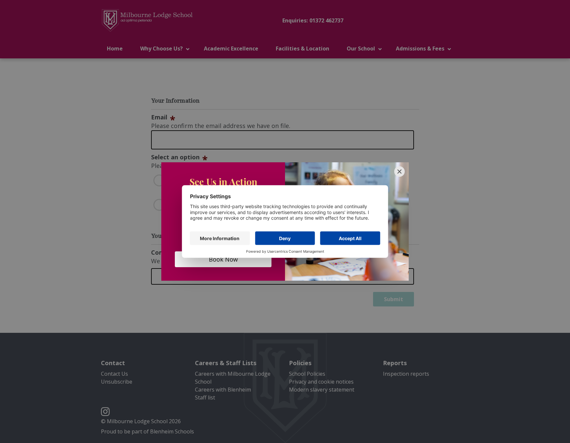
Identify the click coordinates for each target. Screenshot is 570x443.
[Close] (399, 171)
